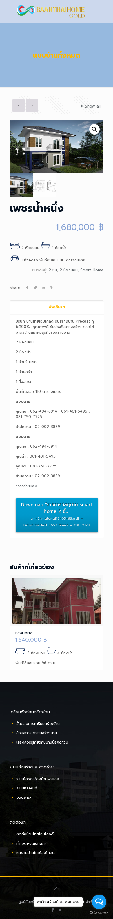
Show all (93, 106)
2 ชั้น (53, 270)
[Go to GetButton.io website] (99, 913)
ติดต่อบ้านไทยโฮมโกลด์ (35, 834)
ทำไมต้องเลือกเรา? (31, 843)
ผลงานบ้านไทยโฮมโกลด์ (35, 852)
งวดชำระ (23, 797)
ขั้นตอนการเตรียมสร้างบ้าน (38, 723)
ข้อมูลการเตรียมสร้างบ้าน (36, 733)
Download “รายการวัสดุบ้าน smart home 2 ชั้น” (56, 514)
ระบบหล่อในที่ (26, 788)
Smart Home (91, 270)
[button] (94, 129)
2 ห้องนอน (69, 270)
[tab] (57, 307)
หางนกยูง (23, 633)
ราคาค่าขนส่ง (26, 486)
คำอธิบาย (57, 307)
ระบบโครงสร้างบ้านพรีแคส (37, 779)
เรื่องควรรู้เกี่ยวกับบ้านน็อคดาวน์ (42, 742)
